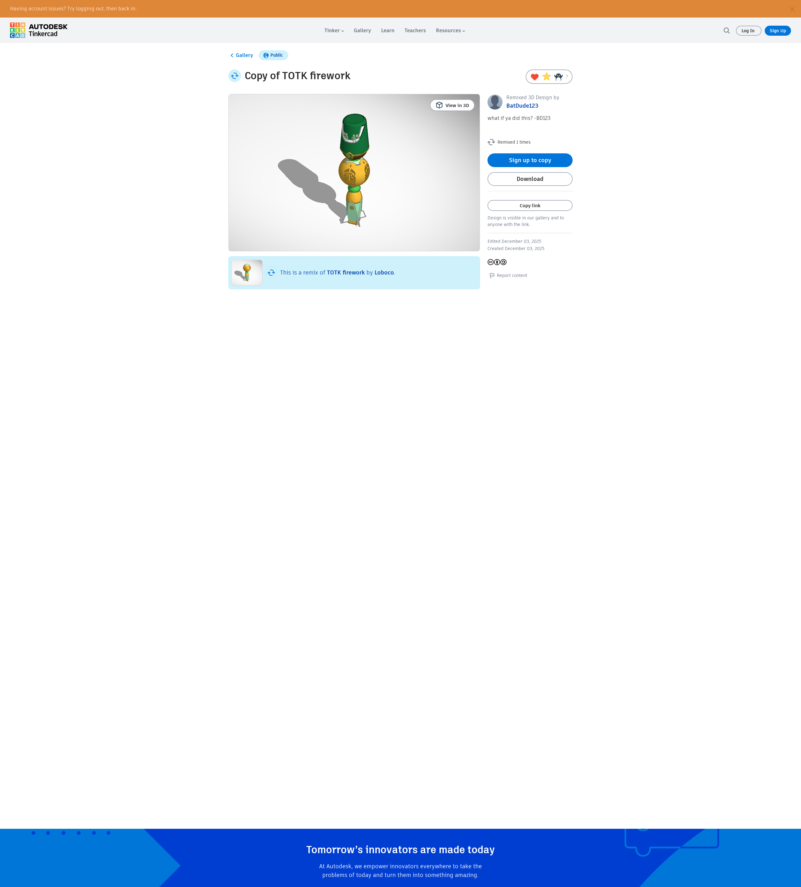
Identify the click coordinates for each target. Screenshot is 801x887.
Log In (749, 31)
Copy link (530, 205)
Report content (512, 275)
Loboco (384, 272)
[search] (726, 30)
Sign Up (778, 31)
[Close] (792, 8)
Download (530, 179)
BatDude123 (522, 106)
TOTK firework (346, 272)
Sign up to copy (530, 160)
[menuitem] (334, 30)
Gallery (244, 55)
